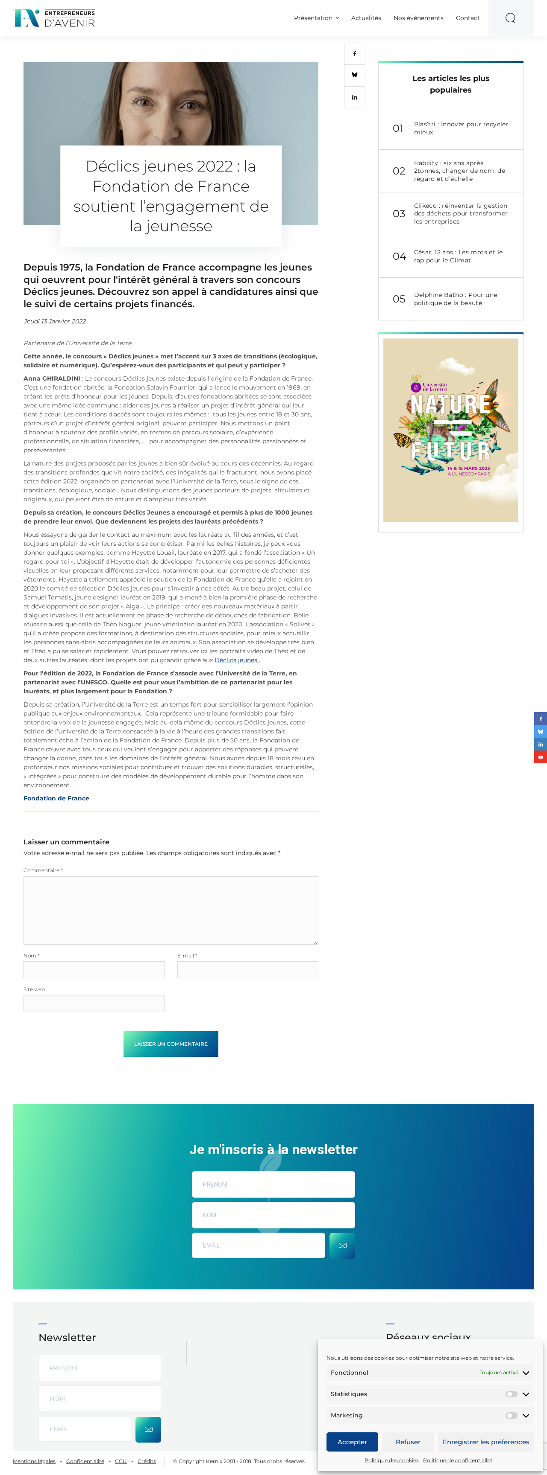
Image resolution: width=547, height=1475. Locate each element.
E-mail (187, 955)
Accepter (352, 1442)
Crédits (147, 1461)
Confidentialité (85, 1461)
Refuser (408, 1442)
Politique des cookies (392, 1460)
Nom (32, 955)
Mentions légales (34, 1461)
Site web (34, 989)
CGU (121, 1461)
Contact (468, 18)
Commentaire (43, 870)
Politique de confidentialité (457, 1460)
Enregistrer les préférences (486, 1442)
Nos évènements (419, 18)
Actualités (366, 18)
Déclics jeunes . (237, 660)
